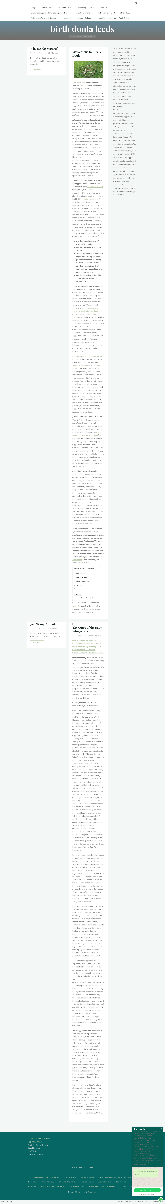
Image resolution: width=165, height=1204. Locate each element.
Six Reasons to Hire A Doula (86, 53)
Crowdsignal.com (90, 598)
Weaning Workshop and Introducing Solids (76, 1182)
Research (76, 474)
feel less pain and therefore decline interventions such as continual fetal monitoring (87, 311)
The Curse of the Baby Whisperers (87, 629)
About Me (32, 1186)
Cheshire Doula (78, 82)
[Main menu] (135, 3)
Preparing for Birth (77, 1186)
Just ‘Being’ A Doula (43, 624)
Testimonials (121, 1182)
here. (96, 236)
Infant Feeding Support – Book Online (115, 1177)
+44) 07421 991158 (35, 1142)
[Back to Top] (157, 1196)
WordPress (92, 1192)
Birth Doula (32, 1182)
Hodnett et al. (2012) (91, 199)
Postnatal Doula (48, 1182)
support (75, 606)
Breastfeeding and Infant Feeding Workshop (107, 1186)
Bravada (81, 1192)
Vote (77, 594)
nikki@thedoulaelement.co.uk (39, 1139)
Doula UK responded (80, 365)
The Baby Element (87, 1177)
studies (89, 292)
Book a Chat (71, 1177)
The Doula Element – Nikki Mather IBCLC (45, 1177)
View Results (81, 598)
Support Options (105, 1182)
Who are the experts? (44, 48)
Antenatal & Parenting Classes (53, 1186)
